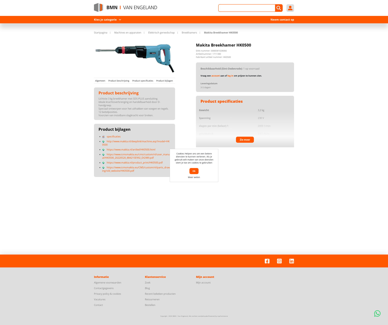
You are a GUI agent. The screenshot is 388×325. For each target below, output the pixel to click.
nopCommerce (222, 316)
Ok (194, 171)
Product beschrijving (118, 80)
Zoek (147, 282)
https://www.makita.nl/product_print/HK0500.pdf (135, 162)
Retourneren (152, 299)
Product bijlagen (164, 80)
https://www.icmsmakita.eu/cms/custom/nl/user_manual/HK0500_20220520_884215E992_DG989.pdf (136, 156)
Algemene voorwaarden (107, 282)
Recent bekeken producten (160, 293)
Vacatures (99, 299)
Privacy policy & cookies (107, 293)
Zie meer (245, 139)
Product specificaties (142, 80)
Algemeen (100, 80)
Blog (147, 288)
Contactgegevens (104, 288)
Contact (98, 305)
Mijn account (203, 282)
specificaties (114, 136)
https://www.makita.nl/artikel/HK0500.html (131, 149)
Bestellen (150, 305)
